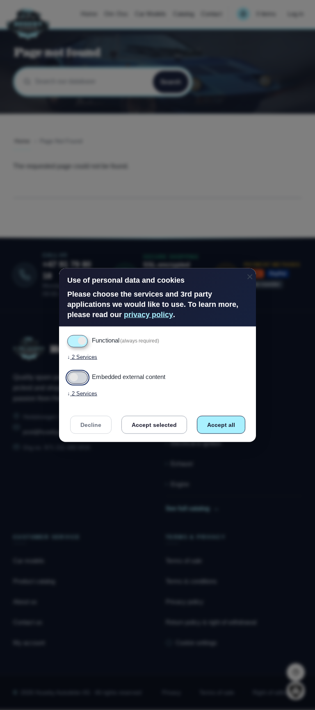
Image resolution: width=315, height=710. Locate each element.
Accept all (221, 425)
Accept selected (154, 425)
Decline (90, 425)
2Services (82, 357)
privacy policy (148, 315)
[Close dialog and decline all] (250, 273)
